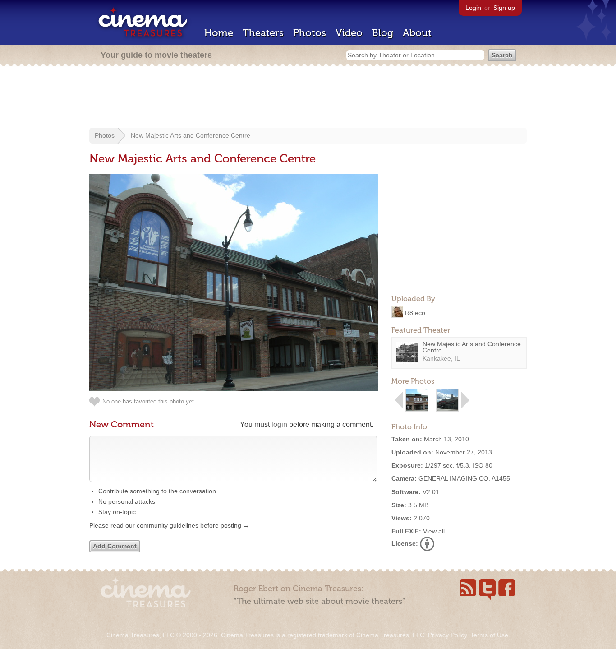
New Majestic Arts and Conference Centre (190, 135)
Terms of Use (489, 635)
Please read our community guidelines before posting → (169, 525)
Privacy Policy (447, 635)
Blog (382, 33)
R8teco (415, 312)
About (417, 33)
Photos (309, 33)
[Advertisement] (308, 98)
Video (349, 33)
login (279, 424)
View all (434, 531)
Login (473, 7)
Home (218, 33)
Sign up (504, 7)
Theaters (263, 33)
